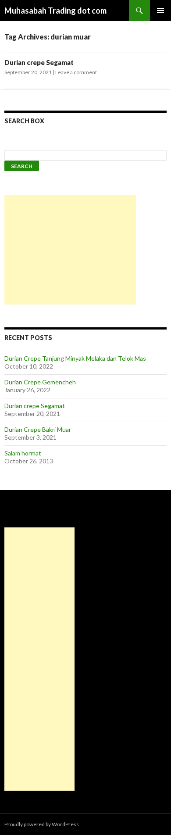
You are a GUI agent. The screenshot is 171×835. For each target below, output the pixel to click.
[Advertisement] (70, 250)
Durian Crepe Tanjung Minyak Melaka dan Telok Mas (75, 358)
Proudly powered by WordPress (41, 824)
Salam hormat (22, 453)
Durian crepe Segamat (39, 62)
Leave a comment (76, 72)
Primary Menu (160, 10)
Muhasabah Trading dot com (55, 10)
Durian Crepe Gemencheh (40, 382)
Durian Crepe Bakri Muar (37, 429)
